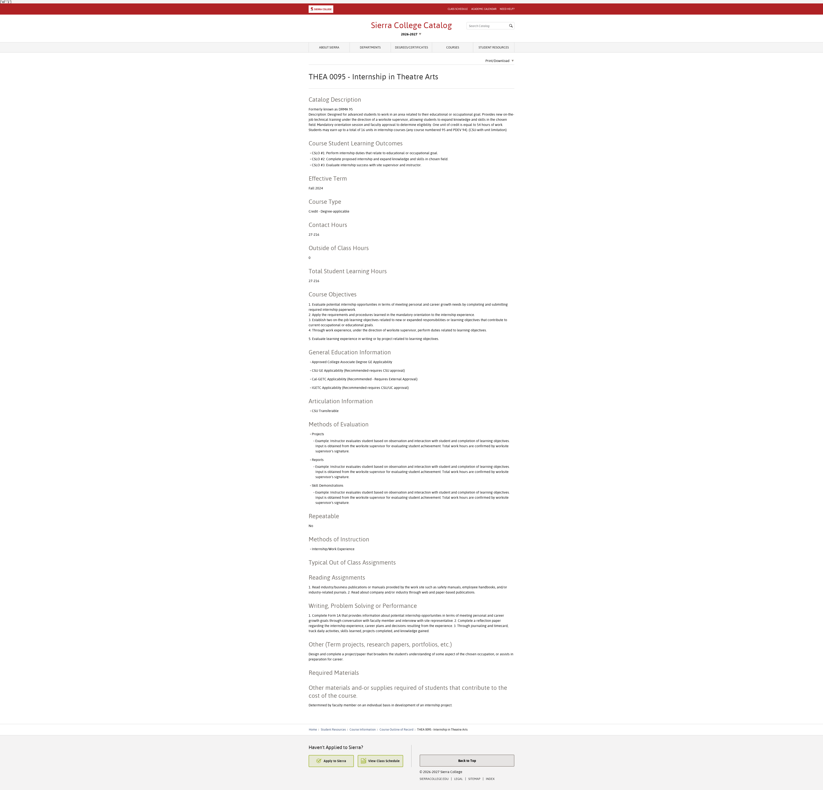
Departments (370, 47)
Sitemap (474, 779)
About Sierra (329, 47)
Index (490, 779)
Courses (452, 47)
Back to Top (467, 760)
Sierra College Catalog (411, 25)
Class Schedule (458, 9)
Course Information (363, 729)
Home (313, 729)
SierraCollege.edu (434, 779)
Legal (458, 779)
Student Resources (494, 47)
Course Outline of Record (396, 729)
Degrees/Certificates (411, 47)
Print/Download (497, 61)
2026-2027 (409, 34)
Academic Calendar (483, 9)
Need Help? (507, 9)
